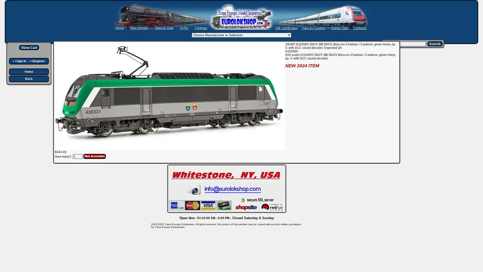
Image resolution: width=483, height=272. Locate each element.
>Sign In (20, 61)
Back (29, 79)
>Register (38, 61)
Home (29, 72)
